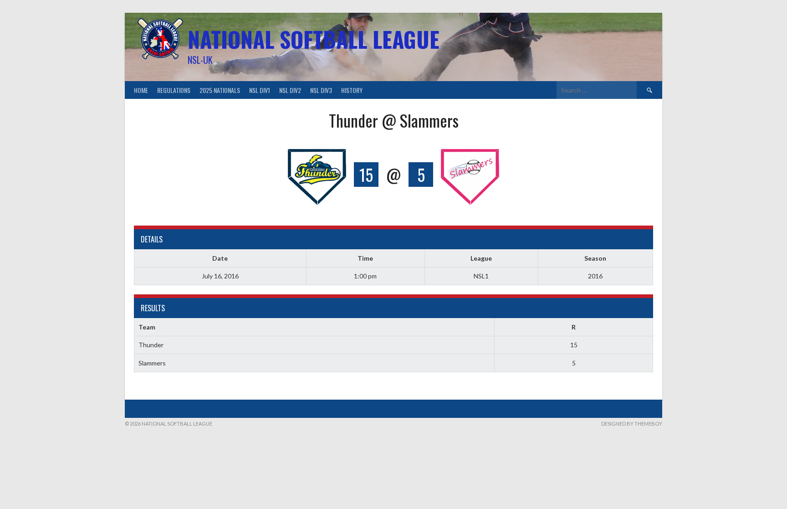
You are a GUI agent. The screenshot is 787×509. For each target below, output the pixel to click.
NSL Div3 (321, 90)
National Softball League (313, 39)
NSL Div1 (259, 90)
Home (141, 90)
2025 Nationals (219, 90)
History (352, 90)
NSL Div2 (290, 90)
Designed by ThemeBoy (631, 424)
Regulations (173, 90)
